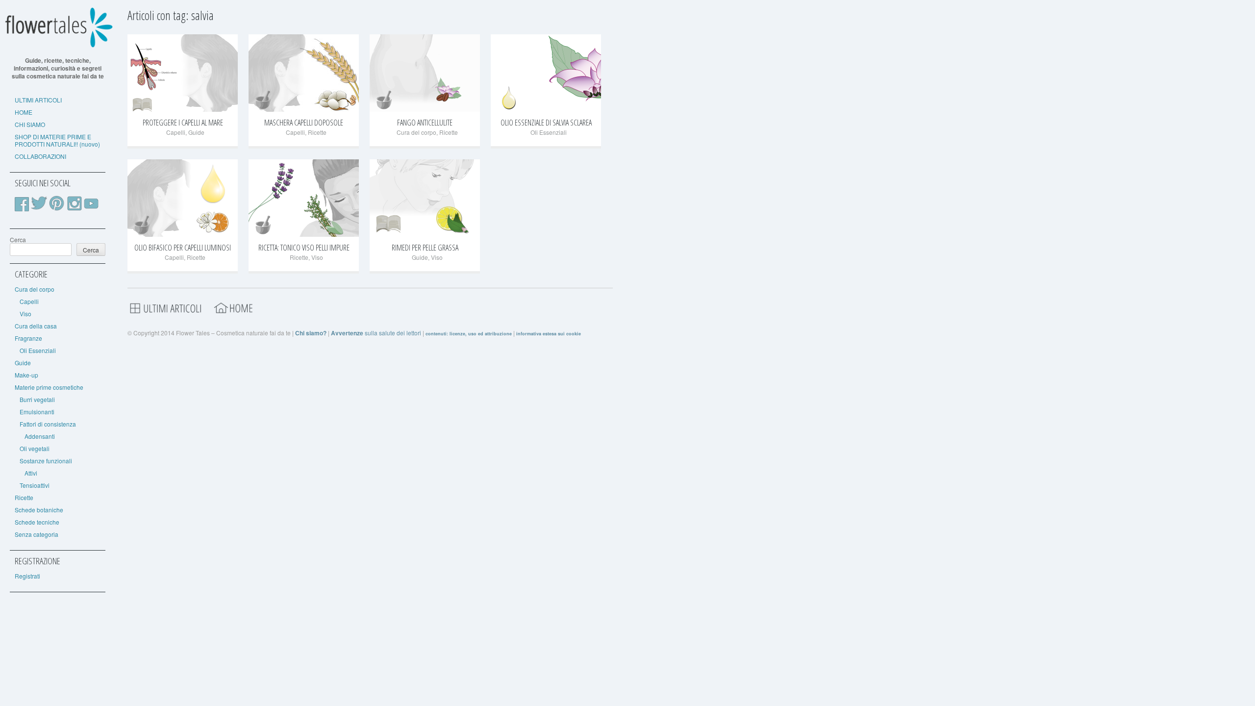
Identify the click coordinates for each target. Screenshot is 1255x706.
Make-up (26, 375)
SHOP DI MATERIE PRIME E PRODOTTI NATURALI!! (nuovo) (57, 140)
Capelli (29, 301)
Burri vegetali (37, 399)
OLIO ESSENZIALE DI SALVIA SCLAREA (546, 122)
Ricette (24, 497)
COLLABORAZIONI (40, 156)
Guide (23, 362)
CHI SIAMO (30, 124)
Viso (25, 313)
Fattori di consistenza (48, 424)
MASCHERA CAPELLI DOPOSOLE (303, 122)
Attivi (31, 473)
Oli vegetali (35, 448)
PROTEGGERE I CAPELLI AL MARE (183, 122)
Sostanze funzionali (46, 460)
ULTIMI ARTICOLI (38, 100)
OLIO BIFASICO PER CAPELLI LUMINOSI (182, 247)
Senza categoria (36, 534)
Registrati (27, 576)
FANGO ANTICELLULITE (424, 122)
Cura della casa (36, 326)
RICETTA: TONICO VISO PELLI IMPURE (304, 247)
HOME (23, 112)
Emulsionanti (37, 411)
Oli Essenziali (38, 350)
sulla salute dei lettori (376, 332)
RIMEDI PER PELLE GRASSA (425, 247)
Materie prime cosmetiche (49, 387)
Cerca (18, 239)
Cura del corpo (34, 289)
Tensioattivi (35, 485)
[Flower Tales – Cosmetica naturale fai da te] (57, 45)
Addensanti (40, 436)
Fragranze (28, 338)
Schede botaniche (39, 509)
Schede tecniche (37, 522)
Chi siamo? (310, 332)
